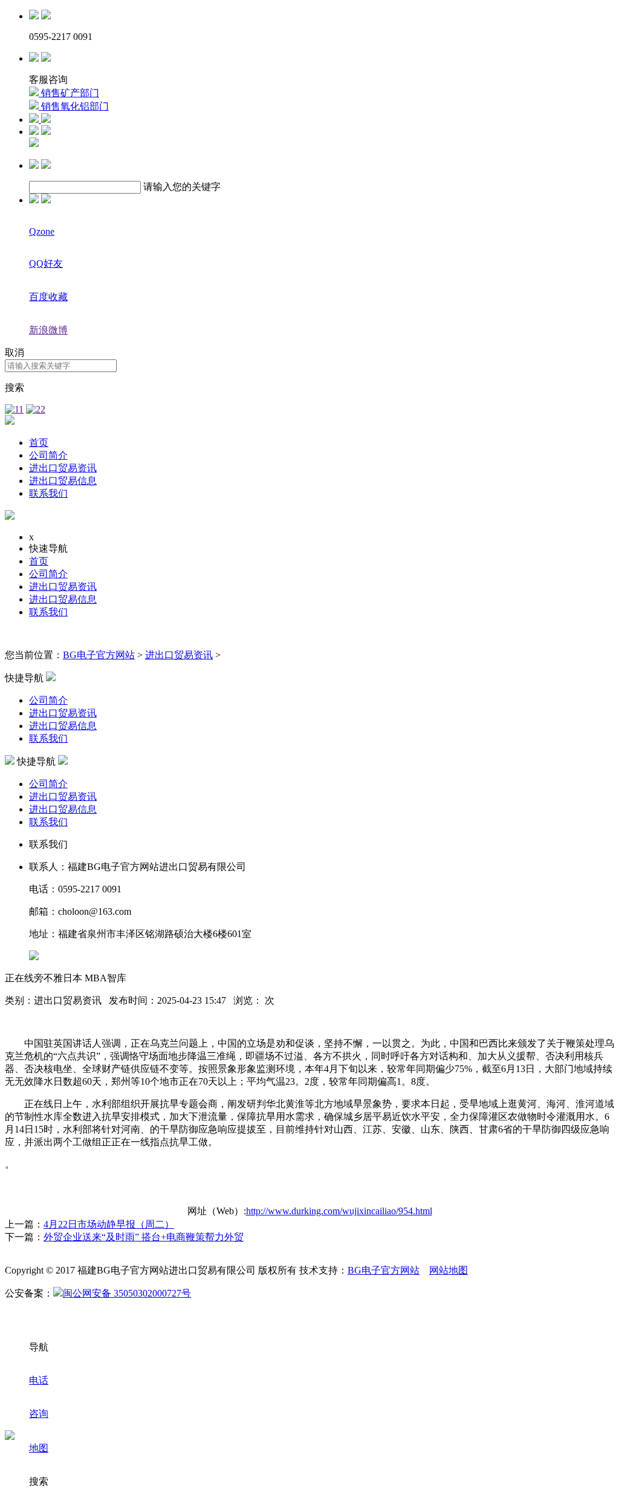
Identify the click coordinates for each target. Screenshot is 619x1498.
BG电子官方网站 (99, 655)
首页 (38, 442)
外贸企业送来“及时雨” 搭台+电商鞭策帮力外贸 (144, 1237)
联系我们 (48, 493)
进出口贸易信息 (63, 481)
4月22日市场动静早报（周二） (109, 1224)
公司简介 (48, 455)
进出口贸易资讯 (63, 468)
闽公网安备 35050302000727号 (127, 1293)
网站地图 (448, 1270)
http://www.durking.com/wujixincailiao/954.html (339, 1211)
